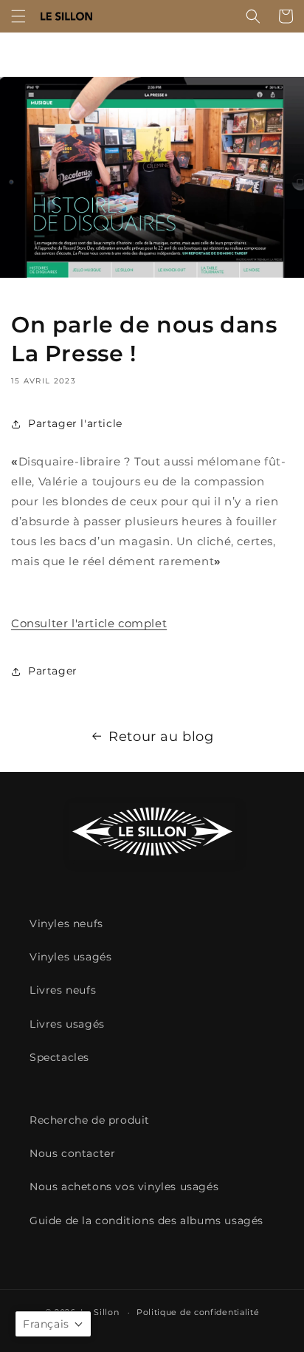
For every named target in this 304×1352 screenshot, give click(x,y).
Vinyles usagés (70, 956)
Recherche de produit (90, 1120)
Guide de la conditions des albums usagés (146, 1220)
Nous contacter (72, 1153)
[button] (18, 16)
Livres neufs (63, 990)
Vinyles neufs (66, 923)
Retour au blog (160, 736)
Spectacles (59, 1057)
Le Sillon (99, 1312)
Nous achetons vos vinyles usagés (124, 1186)
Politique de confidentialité (198, 1312)
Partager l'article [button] (75, 423)
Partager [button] (52, 670)
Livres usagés (67, 1024)
